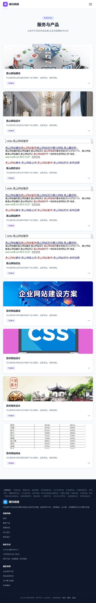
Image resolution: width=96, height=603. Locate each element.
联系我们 (6, 537)
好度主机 (17, 490)
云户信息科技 (58, 490)
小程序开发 (46, 496)
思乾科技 (26, 490)
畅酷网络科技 (14, 493)
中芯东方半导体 (59, 496)
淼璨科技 (74, 493)
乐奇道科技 (70, 490)
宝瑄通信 (35, 490)
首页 (4, 518)
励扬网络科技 (26, 496)
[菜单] (90, 4)
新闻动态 (6, 528)
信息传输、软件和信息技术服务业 (45, 493)
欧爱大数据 (64, 493)
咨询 (74, 598)
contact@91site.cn (10, 549)
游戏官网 (36, 496)
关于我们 (6, 532)
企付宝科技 (26, 493)
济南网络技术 (81, 490)
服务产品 (6, 523)
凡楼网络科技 (72, 496)
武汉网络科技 (46, 490)
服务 (69, 598)
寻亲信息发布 (85, 496)
